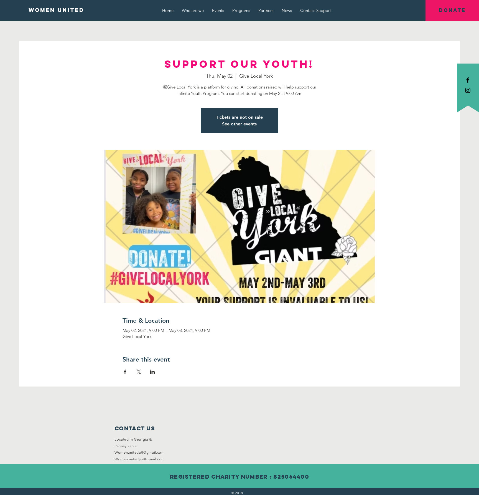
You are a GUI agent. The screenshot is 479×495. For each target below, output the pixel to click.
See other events (239, 124)
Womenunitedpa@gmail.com (139, 459)
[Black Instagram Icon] (467, 90)
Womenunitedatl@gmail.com (139, 452)
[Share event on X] (138, 372)
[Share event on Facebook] (125, 372)
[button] (452, 10)
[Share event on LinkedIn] (152, 372)
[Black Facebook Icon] (467, 80)
